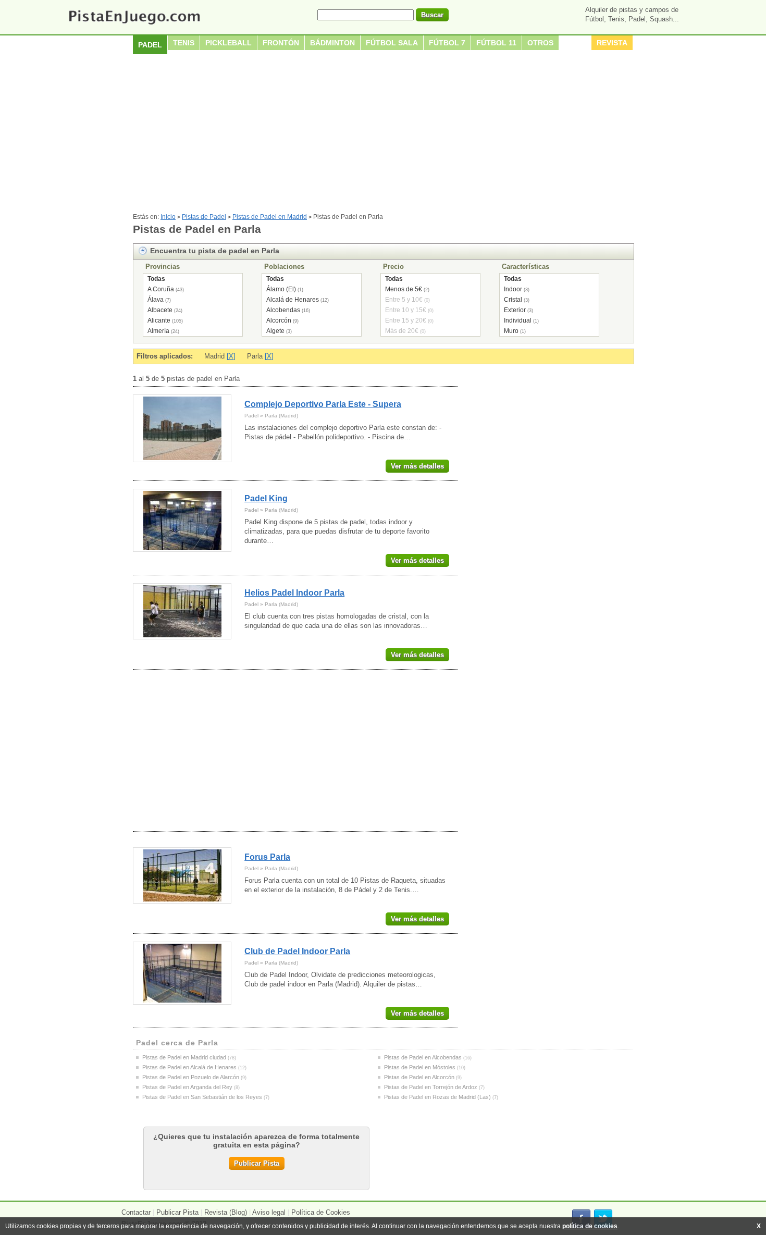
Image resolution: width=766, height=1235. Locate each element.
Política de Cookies (320, 1212)
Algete (275, 331)
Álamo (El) (281, 289)
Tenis (183, 43)
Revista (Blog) (225, 1212)
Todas (156, 278)
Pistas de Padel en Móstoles (419, 1067)
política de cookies (589, 1226)
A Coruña (160, 289)
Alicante (158, 320)
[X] (231, 356)
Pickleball (228, 43)
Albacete (159, 310)
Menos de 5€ (403, 289)
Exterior (515, 310)
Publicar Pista (256, 1163)
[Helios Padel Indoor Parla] (182, 611)
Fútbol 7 (447, 43)
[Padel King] (182, 520)
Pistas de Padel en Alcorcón (419, 1077)
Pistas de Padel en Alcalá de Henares (189, 1067)
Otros (540, 43)
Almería (158, 331)
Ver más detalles (417, 466)
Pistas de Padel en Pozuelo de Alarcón (190, 1077)
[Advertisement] (383, 135)
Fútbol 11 (496, 43)
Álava (155, 299)
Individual (518, 320)
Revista (612, 43)
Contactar (136, 1212)
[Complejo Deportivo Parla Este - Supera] (182, 428)
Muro (511, 331)
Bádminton (332, 43)
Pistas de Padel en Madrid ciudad (184, 1057)
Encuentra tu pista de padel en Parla (214, 250)
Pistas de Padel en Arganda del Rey (187, 1087)
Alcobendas (283, 310)
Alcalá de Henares (292, 299)
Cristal (513, 299)
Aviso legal (269, 1212)
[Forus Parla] (182, 875)
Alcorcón (278, 320)
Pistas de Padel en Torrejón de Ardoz (430, 1087)
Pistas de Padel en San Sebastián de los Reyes (202, 1097)
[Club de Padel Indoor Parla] (182, 973)
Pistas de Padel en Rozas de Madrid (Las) (437, 1097)
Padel (150, 45)
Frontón (281, 43)
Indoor (513, 289)
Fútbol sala (392, 43)
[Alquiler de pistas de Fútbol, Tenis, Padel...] (134, 25)
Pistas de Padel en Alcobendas (423, 1057)
